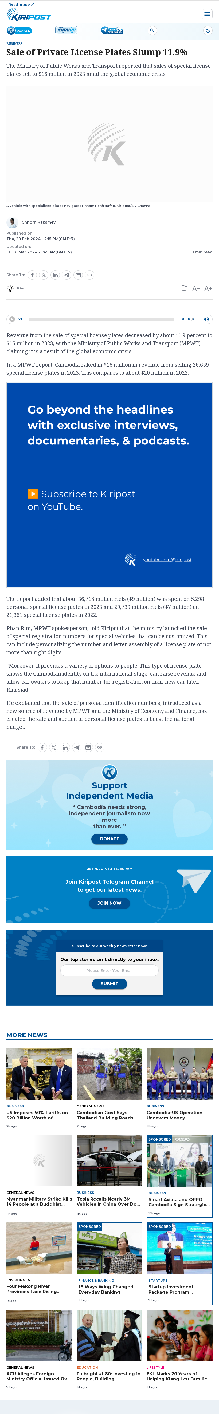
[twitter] (43, 275)
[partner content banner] (109, 486)
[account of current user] (152, 30)
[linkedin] (55, 275)
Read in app (19, 4)
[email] (78, 275)
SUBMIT (110, 983)
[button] (184, 288)
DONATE (109, 838)
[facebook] (32, 275)
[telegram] (66, 275)
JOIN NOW (109, 903)
